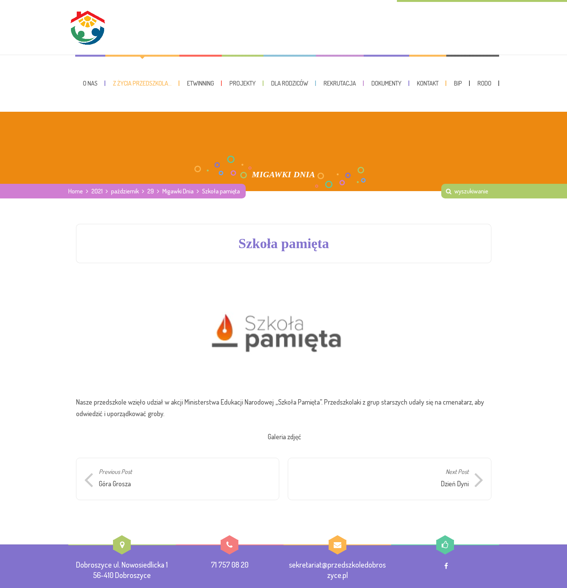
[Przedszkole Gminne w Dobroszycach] (87, 27)
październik (125, 191)
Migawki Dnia (178, 191)
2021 (97, 191)
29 (150, 191)
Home (75, 191)
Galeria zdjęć (284, 436)
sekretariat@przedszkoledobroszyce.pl (337, 569)
